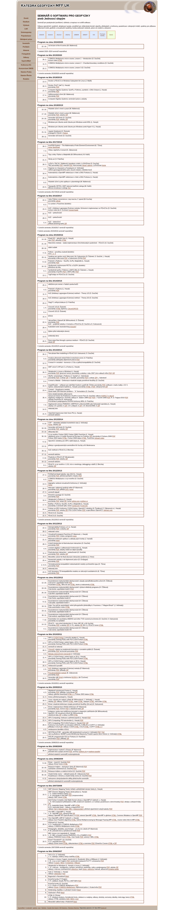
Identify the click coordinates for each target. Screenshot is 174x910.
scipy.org (84, 506)
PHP (78, 831)
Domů (26, 18)
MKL (70, 809)
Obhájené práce (26, 39)
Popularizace (26, 36)
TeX (69, 188)
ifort (55, 809)
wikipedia (57, 874)
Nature (65, 133)
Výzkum (26, 25)
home (50, 147)
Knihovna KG (26, 65)
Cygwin (57, 863)
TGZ (103, 732)
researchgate (73, 210)
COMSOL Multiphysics (67, 887)
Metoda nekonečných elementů (59, 654)
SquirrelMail (26, 61)
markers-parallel (94, 751)
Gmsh (61, 677)
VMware (77, 863)
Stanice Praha (26, 72)
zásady (73, 327)
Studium (26, 22)
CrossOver (69, 863)
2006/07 (85, 35)
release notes (99, 438)
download (56, 147)
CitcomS (51, 649)
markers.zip (83, 751)
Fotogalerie (26, 54)
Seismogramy (26, 32)
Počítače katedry (102, 34)
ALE (49, 668)
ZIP (66, 115)
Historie (26, 50)
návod (84, 165)
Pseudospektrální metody (57, 673)
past (39, 908)
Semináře (26, 43)
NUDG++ (75, 677)
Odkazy (26, 57)
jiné (77, 899)
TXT (69, 794)
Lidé (26, 29)
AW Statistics (63, 908)
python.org (75, 501)
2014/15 (50, 35)
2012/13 (59, 35)
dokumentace (63, 809)
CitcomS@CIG (73, 309)
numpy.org (75, 506)
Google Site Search (53, 908)
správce (103, 908)
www (75, 536)
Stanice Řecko (26, 75)
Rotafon (26, 79)
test (64, 874)
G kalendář (28, 908)
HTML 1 (70, 694)
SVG (67, 489)
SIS (94, 35)
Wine (62, 863)
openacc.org (108, 510)
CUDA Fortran (58, 638)
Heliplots (43, 908)
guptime (35, 908)
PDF (57, 87)
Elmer (56, 887)
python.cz (84, 501)
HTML (60, 60)
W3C (68, 899)
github (58, 201)
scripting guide (113, 869)
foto (67, 876)
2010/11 (67, 35)
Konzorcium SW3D (26, 68)
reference (74, 869)
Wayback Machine (73, 908)
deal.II (112, 396)
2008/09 (76, 35)
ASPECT (104, 396)
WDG (72, 899)
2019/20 (41, 35)
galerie (89, 165)
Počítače (26, 47)
